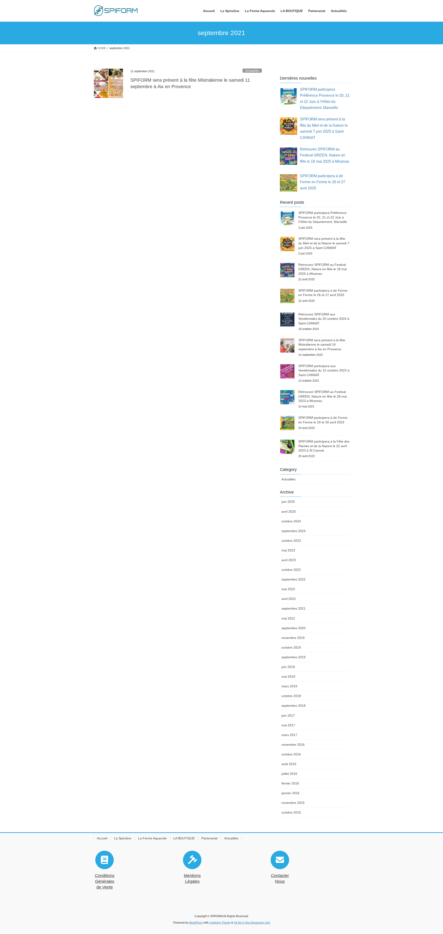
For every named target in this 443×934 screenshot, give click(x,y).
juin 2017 (288, 715)
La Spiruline (122, 838)
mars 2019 (289, 686)
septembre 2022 (293, 579)
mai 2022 (288, 589)
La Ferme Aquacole (152, 838)
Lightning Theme (219, 922)
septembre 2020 (293, 628)
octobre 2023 (291, 540)
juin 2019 (288, 667)
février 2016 (290, 783)
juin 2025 (288, 501)
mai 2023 (288, 550)
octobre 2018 (291, 696)
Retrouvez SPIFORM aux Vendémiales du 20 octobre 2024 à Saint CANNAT (323, 318)
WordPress (196, 922)
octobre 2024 (291, 521)
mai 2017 (288, 725)
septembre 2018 (293, 705)
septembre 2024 (293, 531)
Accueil (102, 838)
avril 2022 (288, 599)
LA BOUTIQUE (184, 838)
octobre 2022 (291, 570)
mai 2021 (288, 618)
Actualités (252, 70)
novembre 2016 (293, 744)
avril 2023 (288, 560)
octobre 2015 (291, 812)
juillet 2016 (289, 773)
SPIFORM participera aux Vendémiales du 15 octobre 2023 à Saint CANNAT (323, 370)
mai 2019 (288, 676)
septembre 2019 (293, 657)
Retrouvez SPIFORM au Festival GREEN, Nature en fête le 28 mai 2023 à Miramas (322, 396)
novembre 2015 (293, 803)
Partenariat (209, 838)
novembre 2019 (293, 638)
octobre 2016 (291, 754)
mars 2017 (289, 735)
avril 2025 (288, 511)
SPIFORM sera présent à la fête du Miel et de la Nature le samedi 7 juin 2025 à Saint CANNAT (323, 243)
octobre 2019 (291, 647)
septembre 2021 (293, 608)
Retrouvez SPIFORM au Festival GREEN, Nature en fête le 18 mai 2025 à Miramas (322, 269)
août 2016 (288, 764)
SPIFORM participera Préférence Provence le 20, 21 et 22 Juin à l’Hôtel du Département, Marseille (322, 217)
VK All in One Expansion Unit (252, 922)
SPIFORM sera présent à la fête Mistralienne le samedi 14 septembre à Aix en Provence (321, 344)
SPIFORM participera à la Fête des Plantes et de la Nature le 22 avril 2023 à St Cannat (324, 446)
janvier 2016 (290, 793)
